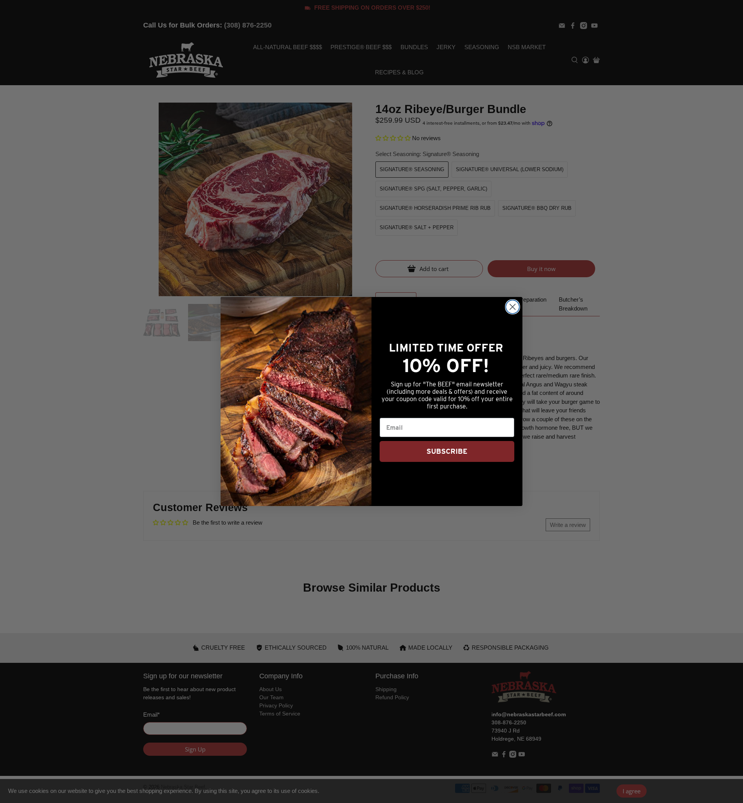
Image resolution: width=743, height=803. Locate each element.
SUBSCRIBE (446, 451)
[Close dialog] (512, 307)
